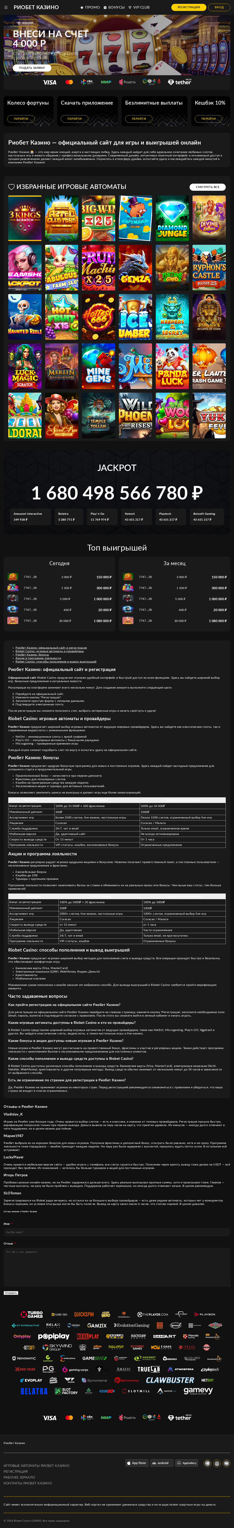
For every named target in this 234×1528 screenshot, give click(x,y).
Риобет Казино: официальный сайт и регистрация (51, 647)
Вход (219, 7)
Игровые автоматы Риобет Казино (36, 1466)
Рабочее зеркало (19, 1477)
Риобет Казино (36, 7)
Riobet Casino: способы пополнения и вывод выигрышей (56, 661)
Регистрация (189, 7)
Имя (7, 1223)
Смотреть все (207, 187)
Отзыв (8, 1243)
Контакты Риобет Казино (28, 1483)
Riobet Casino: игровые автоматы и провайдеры (50, 651)
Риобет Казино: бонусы (32, 654)
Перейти (21, 118)
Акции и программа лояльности (38, 658)
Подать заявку (32, 67)
